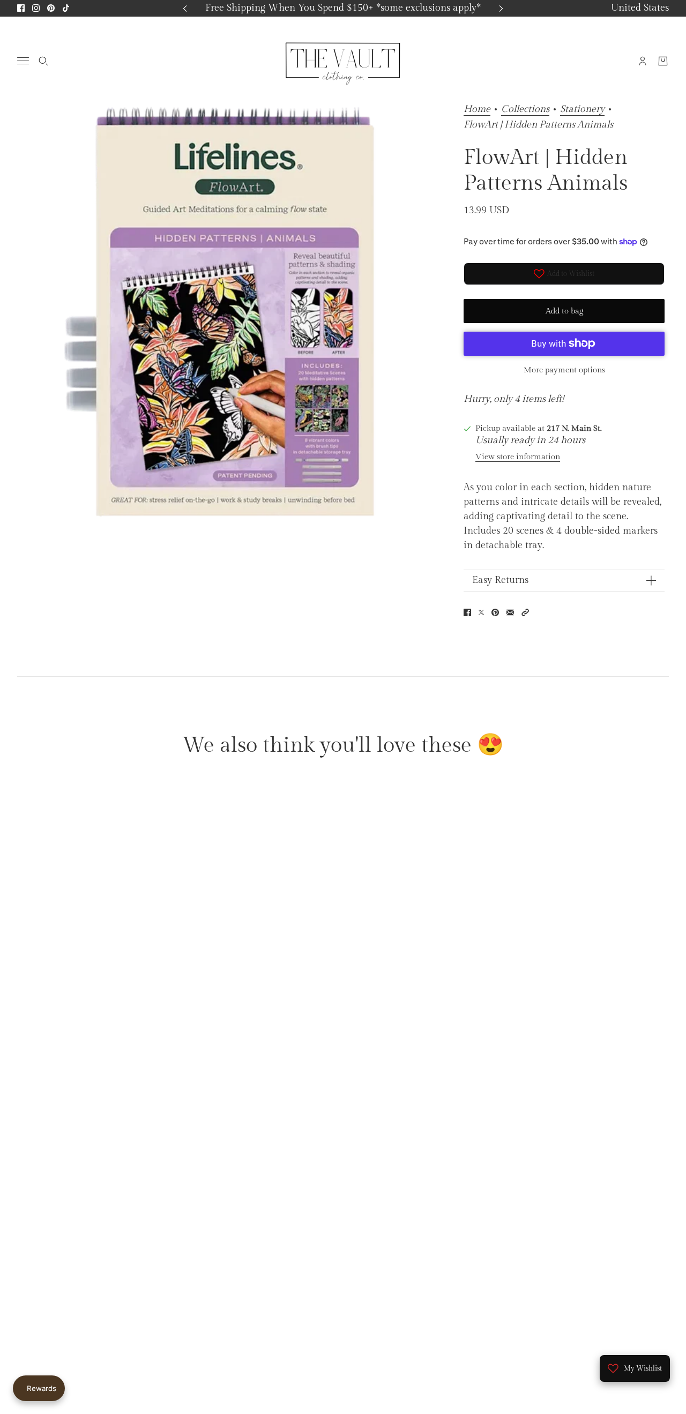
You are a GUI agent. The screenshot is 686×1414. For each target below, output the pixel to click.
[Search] (43, 60)
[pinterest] (51, 8)
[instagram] (36, 8)
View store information (517, 457)
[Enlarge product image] (233, 316)
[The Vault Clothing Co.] (343, 60)
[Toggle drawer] (23, 60)
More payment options (564, 370)
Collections (525, 109)
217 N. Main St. (574, 428)
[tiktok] (66, 8)
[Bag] (663, 60)
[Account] (642, 60)
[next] (501, 8)
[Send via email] (510, 612)
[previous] (184, 8)
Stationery (582, 109)
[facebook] (21, 8)
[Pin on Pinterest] (495, 612)
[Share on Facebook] (467, 612)
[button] (525, 612)
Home (477, 109)
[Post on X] (481, 612)
